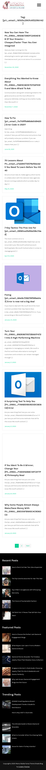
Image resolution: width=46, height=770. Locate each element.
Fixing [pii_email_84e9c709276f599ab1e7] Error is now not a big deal (23, 298)
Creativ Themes (24, 767)
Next (27, 546)
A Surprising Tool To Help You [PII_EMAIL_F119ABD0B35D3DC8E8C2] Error (23, 404)
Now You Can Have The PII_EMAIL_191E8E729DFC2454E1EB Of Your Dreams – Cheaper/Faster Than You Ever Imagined (23, 39)
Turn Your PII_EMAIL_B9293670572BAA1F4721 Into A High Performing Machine (23, 334)
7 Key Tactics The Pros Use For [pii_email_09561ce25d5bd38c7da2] (23, 231)
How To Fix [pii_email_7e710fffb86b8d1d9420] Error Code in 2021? (23, 121)
